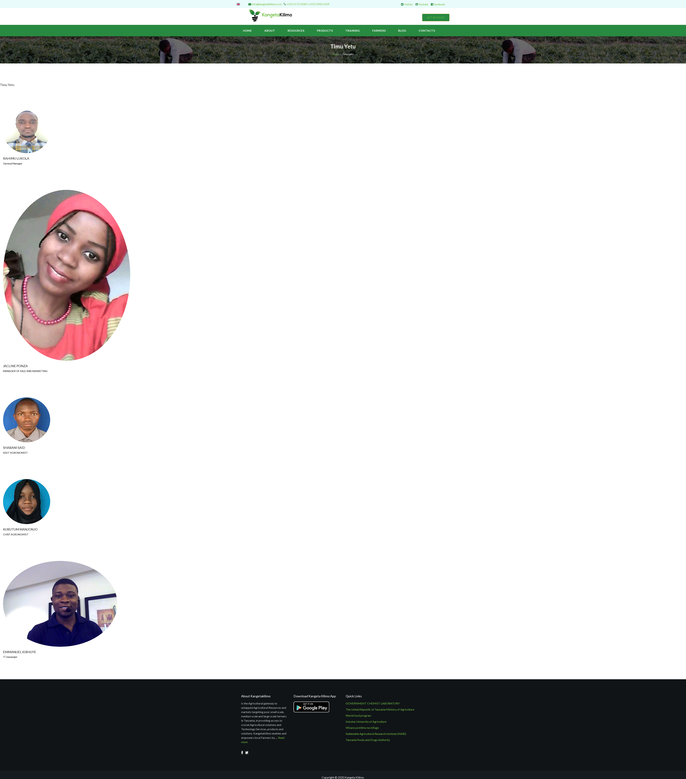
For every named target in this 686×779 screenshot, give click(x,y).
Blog (402, 30)
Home (247, 30)
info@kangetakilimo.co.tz (267, 4)
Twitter (408, 4)
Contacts (427, 30)
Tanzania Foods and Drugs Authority (368, 739)
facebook (439, 4)
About (269, 30)
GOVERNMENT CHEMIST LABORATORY (373, 703)
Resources (296, 30)
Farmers (379, 30)
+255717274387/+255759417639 (308, 4)
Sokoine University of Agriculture (366, 721)
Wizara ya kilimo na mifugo (362, 727)
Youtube (423, 4)
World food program (358, 715)
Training (352, 30)
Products (325, 30)
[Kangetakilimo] (242, 752)
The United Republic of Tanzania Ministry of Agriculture (380, 709)
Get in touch (436, 17)
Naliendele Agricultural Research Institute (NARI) (376, 733)
